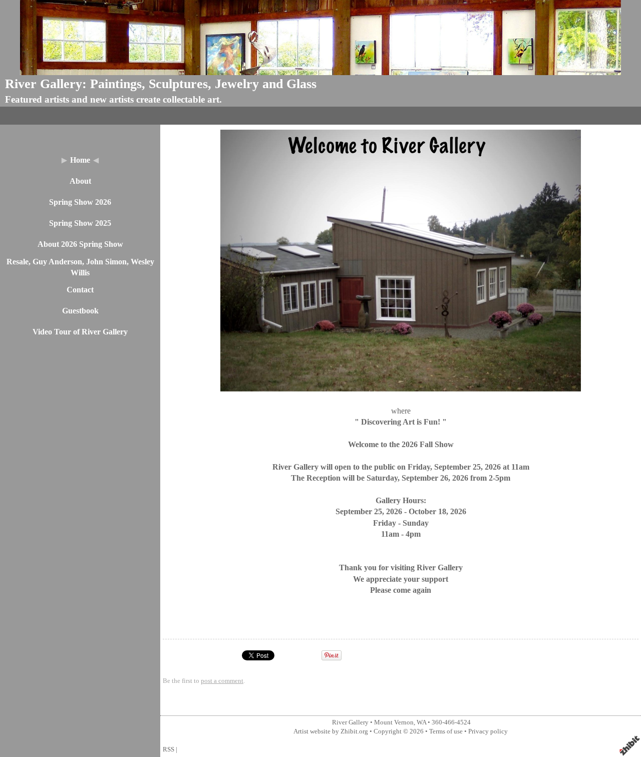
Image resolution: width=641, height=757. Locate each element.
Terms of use (446, 731)
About (80, 181)
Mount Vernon (394, 722)
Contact (80, 289)
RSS (168, 749)
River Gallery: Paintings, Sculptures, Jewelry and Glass (160, 84)
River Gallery (350, 722)
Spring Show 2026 (80, 202)
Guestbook (80, 310)
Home (80, 160)
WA (421, 722)
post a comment (222, 680)
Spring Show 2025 (80, 223)
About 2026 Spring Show (80, 244)
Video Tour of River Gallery (80, 331)
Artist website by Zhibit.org (330, 731)
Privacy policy (488, 731)
